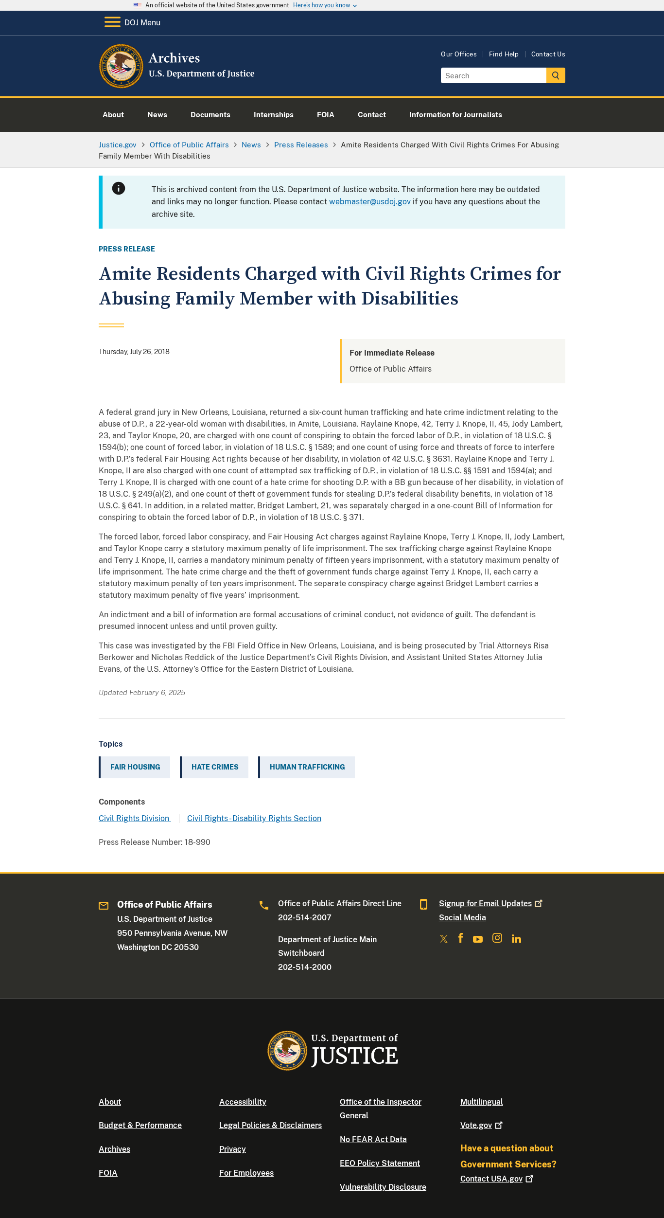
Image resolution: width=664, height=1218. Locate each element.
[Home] (178, 85)
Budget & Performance (140, 1125)
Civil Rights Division (135, 818)
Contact (491, 1178)
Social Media (462, 917)
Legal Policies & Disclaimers (270, 1125)
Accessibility (242, 1102)
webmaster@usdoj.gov (370, 201)
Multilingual (481, 1102)
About (110, 1102)
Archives (114, 1149)
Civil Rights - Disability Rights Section (254, 818)
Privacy (232, 1149)
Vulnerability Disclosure (383, 1187)
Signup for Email (485, 903)
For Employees (246, 1173)
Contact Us (548, 54)
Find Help (504, 54)
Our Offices (459, 54)
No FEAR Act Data (373, 1139)
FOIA (108, 1173)
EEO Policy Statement (380, 1163)
